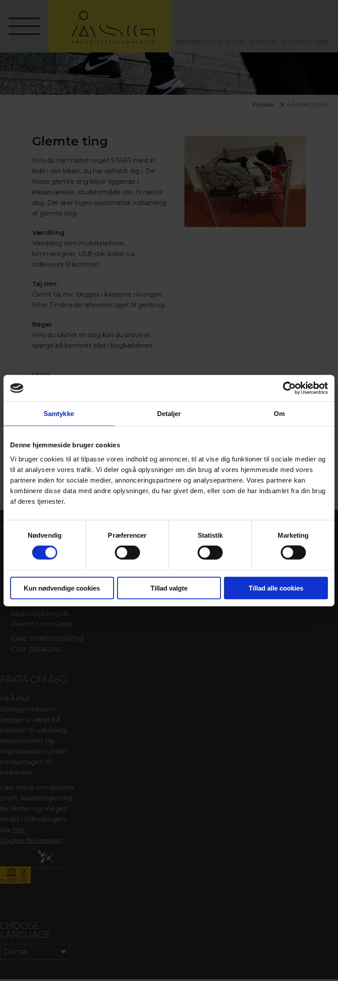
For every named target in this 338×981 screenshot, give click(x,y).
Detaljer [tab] (169, 413)
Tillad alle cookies (276, 587)
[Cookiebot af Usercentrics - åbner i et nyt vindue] (289, 388)
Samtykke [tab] (59, 413)
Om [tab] (279, 413)
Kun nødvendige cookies (62, 587)
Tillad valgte (169, 587)
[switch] (127, 553)
